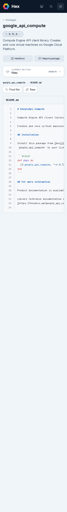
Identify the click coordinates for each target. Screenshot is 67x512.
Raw (32, 89)
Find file (14, 89)
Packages (11, 20)
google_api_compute (24, 25)
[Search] (51, 6)
